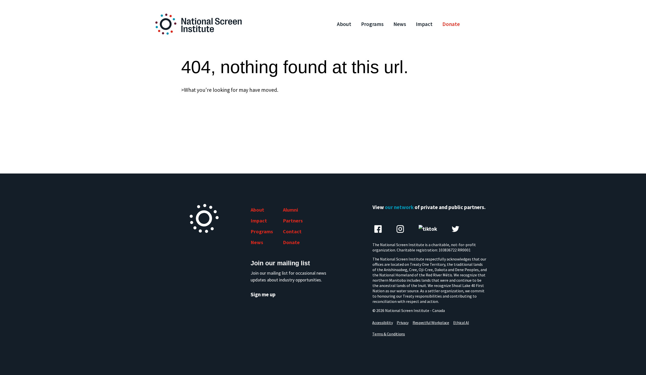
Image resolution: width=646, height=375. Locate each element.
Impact (424, 24)
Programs (372, 24)
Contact (292, 231)
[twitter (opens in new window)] (455, 229)
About (344, 24)
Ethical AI (461, 322)
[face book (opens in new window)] (378, 229)
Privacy (403, 322)
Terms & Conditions (388, 333)
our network (399, 207)
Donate (451, 24)
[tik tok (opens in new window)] (428, 229)
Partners (293, 220)
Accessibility (382, 322)
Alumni (290, 210)
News (399, 24)
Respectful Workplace (431, 322)
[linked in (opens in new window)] (400, 229)
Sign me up (263, 294)
